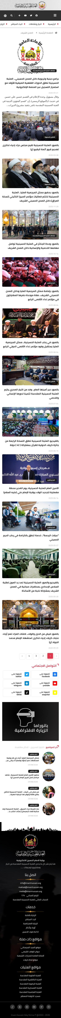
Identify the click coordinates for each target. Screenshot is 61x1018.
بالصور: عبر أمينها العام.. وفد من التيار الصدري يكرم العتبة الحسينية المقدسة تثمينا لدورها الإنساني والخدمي (31, 393)
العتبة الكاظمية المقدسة (30, 980)
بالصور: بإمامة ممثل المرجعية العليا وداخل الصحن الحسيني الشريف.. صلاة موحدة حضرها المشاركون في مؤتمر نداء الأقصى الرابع (32, 295)
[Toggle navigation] (55, 15)
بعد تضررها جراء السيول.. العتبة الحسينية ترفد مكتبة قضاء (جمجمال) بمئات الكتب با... (20, 810)
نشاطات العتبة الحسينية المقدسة (44, 70)
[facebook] (36, 15)
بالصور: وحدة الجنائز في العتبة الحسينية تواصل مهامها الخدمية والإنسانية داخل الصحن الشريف (33, 246)
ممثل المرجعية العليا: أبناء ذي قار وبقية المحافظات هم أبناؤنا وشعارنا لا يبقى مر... (22, 759)
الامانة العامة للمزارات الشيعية (30, 956)
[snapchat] (19, 1007)
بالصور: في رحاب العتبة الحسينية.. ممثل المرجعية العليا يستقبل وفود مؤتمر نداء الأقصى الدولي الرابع (31, 344)
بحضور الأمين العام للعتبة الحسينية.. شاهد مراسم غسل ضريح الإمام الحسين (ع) (22, 776)
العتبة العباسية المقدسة (31, 992)
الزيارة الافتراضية (30, 923)
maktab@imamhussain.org (30, 887)
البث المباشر (30, 919)
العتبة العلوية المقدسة (30, 975)
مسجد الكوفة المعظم (30, 996)
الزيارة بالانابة (30, 915)
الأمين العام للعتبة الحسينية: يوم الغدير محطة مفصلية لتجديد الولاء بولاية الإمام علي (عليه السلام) (31, 490)
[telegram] (27, 1007)
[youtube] (25, 15)
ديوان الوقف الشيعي (30, 951)
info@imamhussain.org (30, 883)
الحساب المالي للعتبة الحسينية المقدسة (30, 900)
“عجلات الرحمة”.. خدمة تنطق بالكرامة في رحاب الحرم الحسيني (31, 537)
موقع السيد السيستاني (31, 947)
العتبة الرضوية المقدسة (30, 984)
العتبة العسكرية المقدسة (30, 988)
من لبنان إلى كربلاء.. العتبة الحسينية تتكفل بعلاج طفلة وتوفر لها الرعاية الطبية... (21, 793)
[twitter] (31, 15)
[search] (11, 15)
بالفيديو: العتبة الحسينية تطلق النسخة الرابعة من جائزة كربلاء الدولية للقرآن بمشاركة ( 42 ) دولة (32, 443)
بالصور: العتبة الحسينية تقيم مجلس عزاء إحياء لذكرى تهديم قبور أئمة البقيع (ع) (31, 147)
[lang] (5, 15)
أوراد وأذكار (30, 928)
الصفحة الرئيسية (46, 33)
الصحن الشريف (27, 33)
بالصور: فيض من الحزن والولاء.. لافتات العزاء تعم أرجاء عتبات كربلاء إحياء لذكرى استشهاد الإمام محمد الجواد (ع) (31, 638)
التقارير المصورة (50, 137)
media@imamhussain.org (30, 891)
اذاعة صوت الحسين (30, 932)
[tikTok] (12, 1007)
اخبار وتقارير (51, 283)
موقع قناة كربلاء (30, 960)
